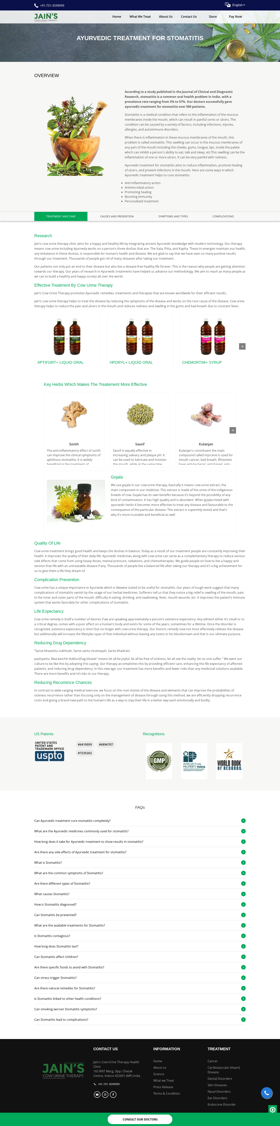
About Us (166, 16)
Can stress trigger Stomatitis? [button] (55, 978)
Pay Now (235, 16)
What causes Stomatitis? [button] (51, 894)
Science (158, 1074)
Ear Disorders (217, 1098)
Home (116, 16)
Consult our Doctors (140, 1119)
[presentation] (242, 346)
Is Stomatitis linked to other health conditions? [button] (67, 999)
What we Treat (140, 16)
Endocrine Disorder (222, 1104)
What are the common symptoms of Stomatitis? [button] (68, 873)
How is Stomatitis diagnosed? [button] (55, 904)
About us (159, 1067)
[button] (159, 761)
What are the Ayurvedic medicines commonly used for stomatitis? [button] (81, 831)
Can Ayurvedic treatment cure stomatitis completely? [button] (72, 821)
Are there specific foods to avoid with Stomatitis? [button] (69, 967)
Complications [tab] (223, 216)
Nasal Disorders (219, 1091)
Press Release (163, 1087)
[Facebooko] (113, 1094)
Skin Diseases (217, 1085)
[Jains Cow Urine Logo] (46, 17)
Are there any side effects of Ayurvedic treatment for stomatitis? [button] (80, 852)
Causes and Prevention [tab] (117, 216)
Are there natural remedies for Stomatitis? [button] (64, 988)
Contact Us (189, 16)
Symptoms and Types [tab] (173, 216)
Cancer (213, 1061)
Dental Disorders (220, 1079)
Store (213, 16)
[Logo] (63, 1070)
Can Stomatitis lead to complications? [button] (61, 1020)
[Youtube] (97, 1094)
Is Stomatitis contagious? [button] (52, 936)
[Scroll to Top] (272, 1110)
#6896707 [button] (106, 744)
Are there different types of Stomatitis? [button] (62, 883)
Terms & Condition (166, 1093)
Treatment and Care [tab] (61, 216)
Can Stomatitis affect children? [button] (56, 957)
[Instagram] (105, 1094)
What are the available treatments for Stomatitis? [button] (69, 925)
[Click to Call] (266, 1093)
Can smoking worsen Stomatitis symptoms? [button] (65, 1009)
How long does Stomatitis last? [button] (56, 946)
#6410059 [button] (85, 744)
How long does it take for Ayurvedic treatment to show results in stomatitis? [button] (88, 842)
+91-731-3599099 (52, 5)
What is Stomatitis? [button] (48, 862)
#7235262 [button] (85, 753)
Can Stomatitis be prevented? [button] (55, 915)
